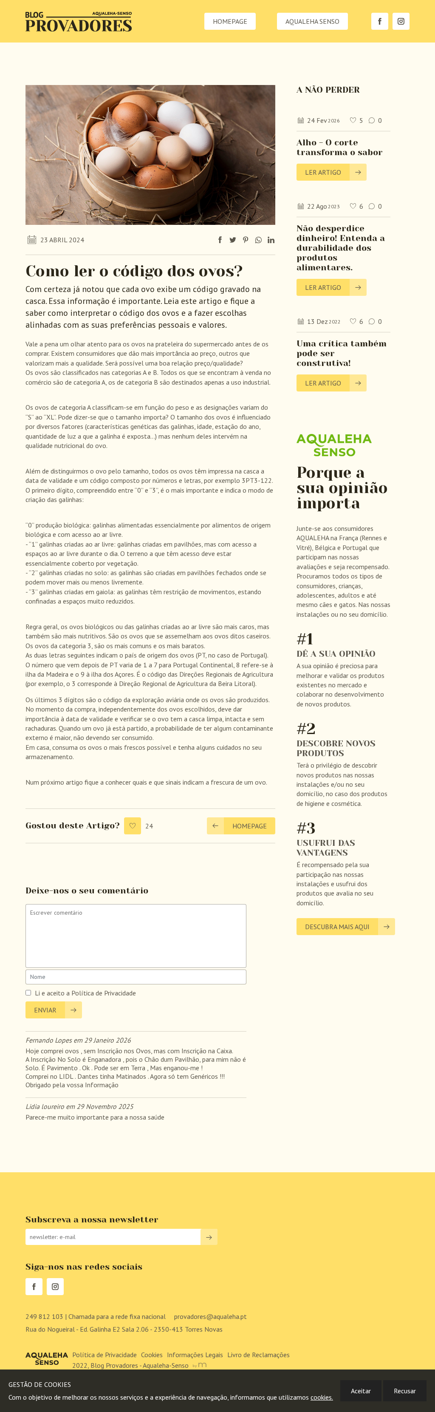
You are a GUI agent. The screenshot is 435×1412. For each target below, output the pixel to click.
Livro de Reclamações (258, 1354)
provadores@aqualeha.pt (210, 1316)
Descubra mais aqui (337, 926)
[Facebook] (379, 21)
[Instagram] (401, 21)
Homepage (230, 21)
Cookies (152, 1354)
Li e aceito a (52, 993)
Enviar (45, 1010)
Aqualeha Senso (312, 21)
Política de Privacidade (103, 993)
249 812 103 (95, 1316)
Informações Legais (195, 1354)
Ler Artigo (323, 172)
